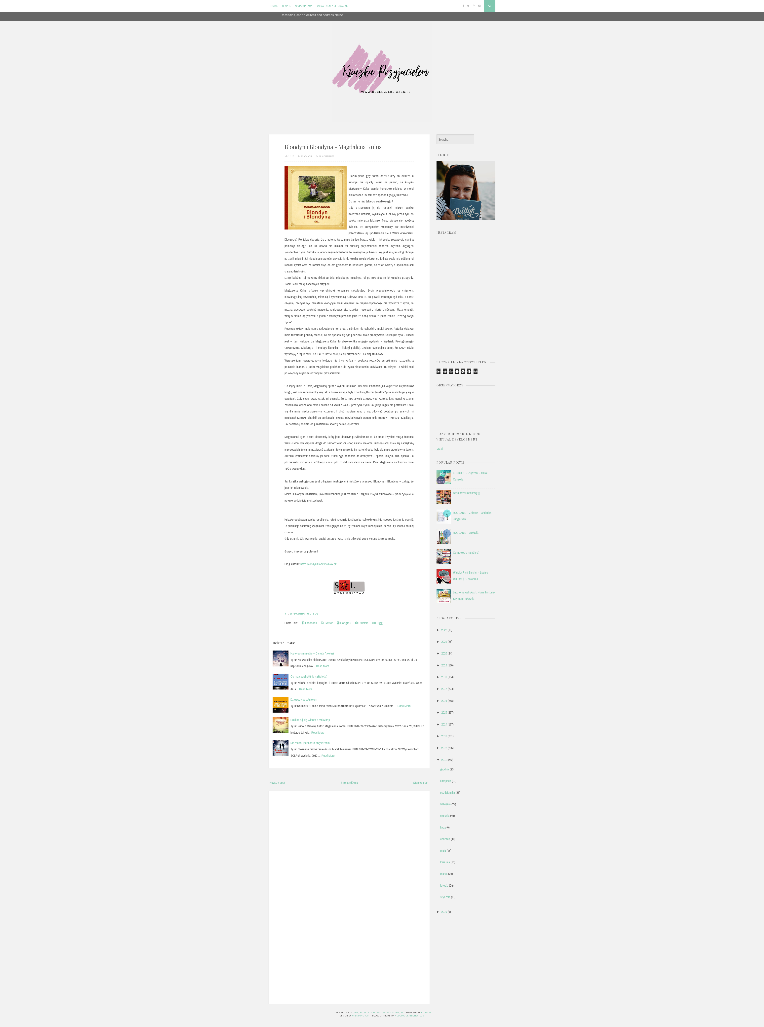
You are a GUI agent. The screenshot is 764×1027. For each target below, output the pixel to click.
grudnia (444, 769)
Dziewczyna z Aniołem (303, 699)
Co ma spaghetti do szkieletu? (308, 676)
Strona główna (349, 782)
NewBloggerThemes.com (409, 1015)
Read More (322, 666)
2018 (444, 677)
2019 (444, 665)
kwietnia (445, 862)
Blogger (426, 1012)
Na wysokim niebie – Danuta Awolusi (312, 653)
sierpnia (444, 815)
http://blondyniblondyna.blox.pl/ (318, 564)
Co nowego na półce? (466, 552)
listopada (445, 781)
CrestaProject (361, 1015)
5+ (286, 613)
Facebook (310, 623)
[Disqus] (349, 844)
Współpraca (304, 6)
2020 (444, 653)
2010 (444, 911)
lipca (443, 827)
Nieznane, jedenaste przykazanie (310, 743)
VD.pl (440, 448)
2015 (444, 712)
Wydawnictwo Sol (304, 613)
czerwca (445, 839)
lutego (444, 885)
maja (443, 850)
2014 (444, 724)
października (447, 792)
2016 (444, 700)
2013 (444, 736)
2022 (444, 630)
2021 (444, 641)
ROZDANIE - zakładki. (466, 532)
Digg (379, 623)
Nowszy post (277, 782)
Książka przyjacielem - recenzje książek (379, 1012)
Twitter (328, 623)
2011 (444, 760)
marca (443, 873)
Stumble (363, 623)
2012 (444, 748)
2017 (444, 689)
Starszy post (421, 782)
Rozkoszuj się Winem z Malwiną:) (310, 720)
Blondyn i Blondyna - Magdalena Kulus (333, 147)
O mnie (286, 6)
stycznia (445, 897)
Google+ (345, 623)
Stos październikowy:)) (466, 493)
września (445, 804)
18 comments (326, 156)
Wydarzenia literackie (333, 6)
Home (274, 6)
